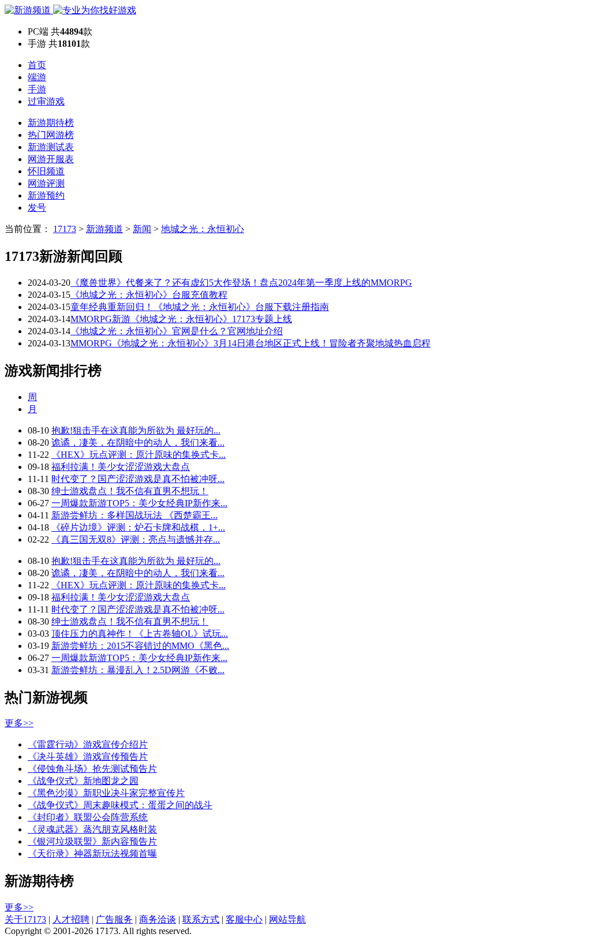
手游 (37, 89)
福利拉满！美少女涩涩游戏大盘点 (120, 467)
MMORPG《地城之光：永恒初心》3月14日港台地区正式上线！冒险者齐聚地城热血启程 (250, 343)
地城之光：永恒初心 (202, 229)
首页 (37, 65)
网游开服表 (51, 159)
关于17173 (25, 919)
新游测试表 (51, 147)
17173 (64, 229)
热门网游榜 (51, 135)
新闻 (142, 229)
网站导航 (287, 919)
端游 (37, 77)
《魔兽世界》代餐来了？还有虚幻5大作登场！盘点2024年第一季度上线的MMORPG (241, 282)
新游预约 (46, 195)
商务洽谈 (157, 919)
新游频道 (104, 229)
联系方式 (200, 919)
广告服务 (114, 919)
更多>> (19, 723)
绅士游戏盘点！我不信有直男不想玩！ (129, 491)
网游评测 (46, 183)
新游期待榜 (51, 123)
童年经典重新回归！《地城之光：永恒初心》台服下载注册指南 (199, 307)
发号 (37, 207)
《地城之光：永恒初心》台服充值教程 (148, 295)
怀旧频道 (46, 171)
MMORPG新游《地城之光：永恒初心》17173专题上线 (181, 319)
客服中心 (244, 919)
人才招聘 (71, 919)
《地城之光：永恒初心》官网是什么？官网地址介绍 (176, 331)
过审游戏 (46, 101)
